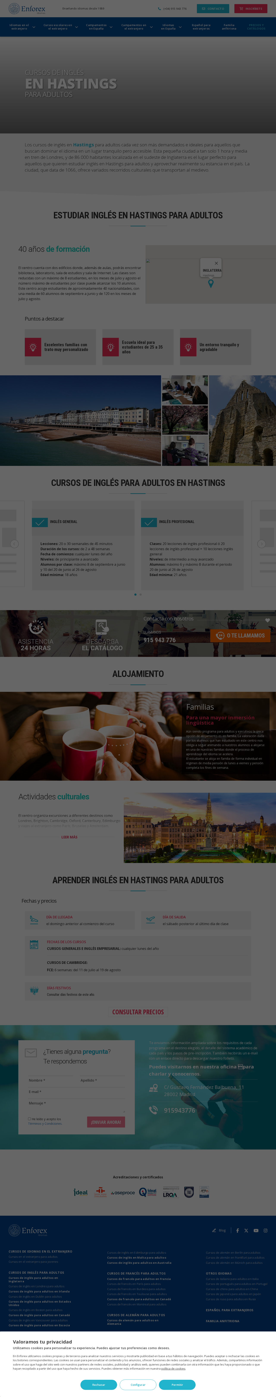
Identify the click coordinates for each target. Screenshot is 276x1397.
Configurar (138, 1385)
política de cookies (173, 1368)
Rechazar (98, 1385)
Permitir (177, 1385)
